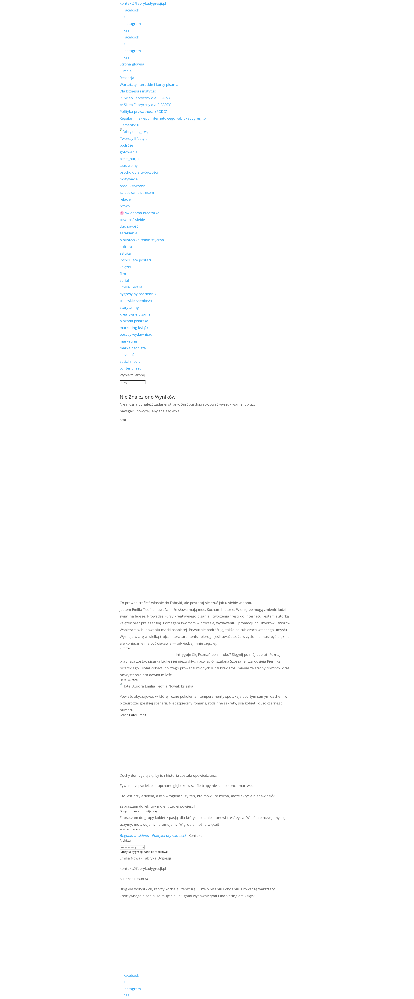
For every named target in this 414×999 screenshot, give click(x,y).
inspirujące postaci (135, 260)
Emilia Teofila (131, 287)
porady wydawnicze (136, 334)
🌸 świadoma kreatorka (139, 212)
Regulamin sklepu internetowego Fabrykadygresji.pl (163, 118)
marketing (128, 341)
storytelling (129, 307)
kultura (126, 246)
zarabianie (128, 233)
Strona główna (132, 64)
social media (130, 361)
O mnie (126, 70)
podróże (126, 145)
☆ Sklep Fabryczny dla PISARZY (145, 97)
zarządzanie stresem (137, 192)
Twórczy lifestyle (133, 138)
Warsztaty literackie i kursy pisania (149, 84)
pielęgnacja (129, 158)
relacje (125, 199)
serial (124, 280)
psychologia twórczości (139, 172)
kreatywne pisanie (135, 314)
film (123, 273)
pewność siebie (132, 219)
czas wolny (129, 165)
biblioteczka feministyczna (142, 239)
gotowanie (128, 152)
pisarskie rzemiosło (136, 300)
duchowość (129, 226)
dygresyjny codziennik (138, 293)
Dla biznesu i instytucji (139, 91)
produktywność (132, 185)
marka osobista (133, 347)
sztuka (125, 253)
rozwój (125, 206)
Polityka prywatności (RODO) (143, 111)
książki (125, 266)
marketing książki (134, 327)
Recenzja (127, 77)
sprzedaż (127, 354)
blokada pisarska (134, 320)
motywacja (129, 179)
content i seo (131, 368)
